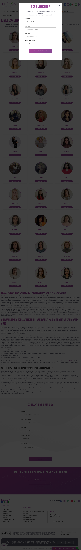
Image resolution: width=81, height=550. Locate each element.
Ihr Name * (27, 18)
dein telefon (28, 26)
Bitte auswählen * (30, 40)
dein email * (28, 33)
